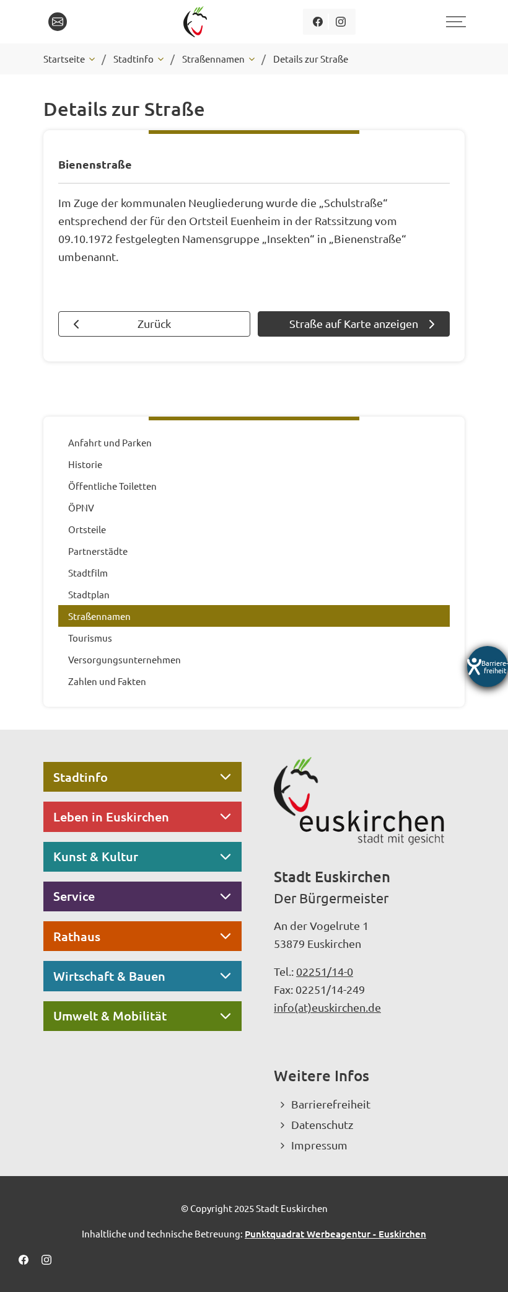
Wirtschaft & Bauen (109, 976)
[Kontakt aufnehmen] (57, 21)
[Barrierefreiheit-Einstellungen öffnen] (487, 666)
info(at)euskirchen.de (327, 1007)
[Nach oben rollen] (482, 1266)
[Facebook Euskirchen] (317, 21)
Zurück (154, 323)
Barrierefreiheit (330, 1103)
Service (74, 896)
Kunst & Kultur (95, 856)
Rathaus (76, 936)
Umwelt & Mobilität (110, 1015)
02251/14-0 (324, 971)
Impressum (319, 1144)
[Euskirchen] (197, 21)
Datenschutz (322, 1124)
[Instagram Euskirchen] (340, 21)
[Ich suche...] (86, 21)
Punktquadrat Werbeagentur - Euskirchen (335, 1234)
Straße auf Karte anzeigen (353, 323)
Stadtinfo (80, 777)
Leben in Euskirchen (111, 816)
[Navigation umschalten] (454, 21)
